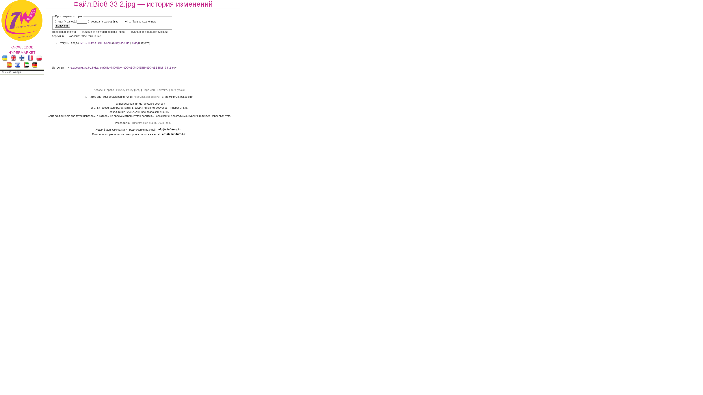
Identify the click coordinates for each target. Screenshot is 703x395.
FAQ (137, 89)
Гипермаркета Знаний (145, 96)
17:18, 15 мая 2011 (90, 42)
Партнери (149, 89)
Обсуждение (121, 42)
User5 (107, 42)
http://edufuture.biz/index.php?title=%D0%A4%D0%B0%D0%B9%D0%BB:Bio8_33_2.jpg (122, 67)
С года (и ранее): (65, 21)
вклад (135, 42)
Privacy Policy (124, 89)
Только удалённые (144, 21)
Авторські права (104, 89)
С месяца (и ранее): (100, 21)
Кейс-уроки (177, 89)
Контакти (162, 89)
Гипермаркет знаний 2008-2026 (151, 122)
